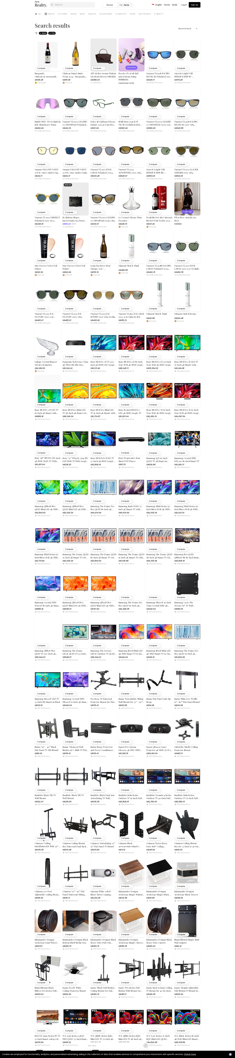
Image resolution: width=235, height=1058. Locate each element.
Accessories (105, 14)
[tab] (125, 4)
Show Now (131, 67)
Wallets (92, 14)
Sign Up (194, 4)
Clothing (62, 14)
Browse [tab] (110, 5)
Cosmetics (120, 14)
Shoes (74, 14)
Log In (184, 4)
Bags (82, 14)
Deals (174, 4)
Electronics (145, 14)
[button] (42, 68)
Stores (167, 4)
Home (132, 14)
